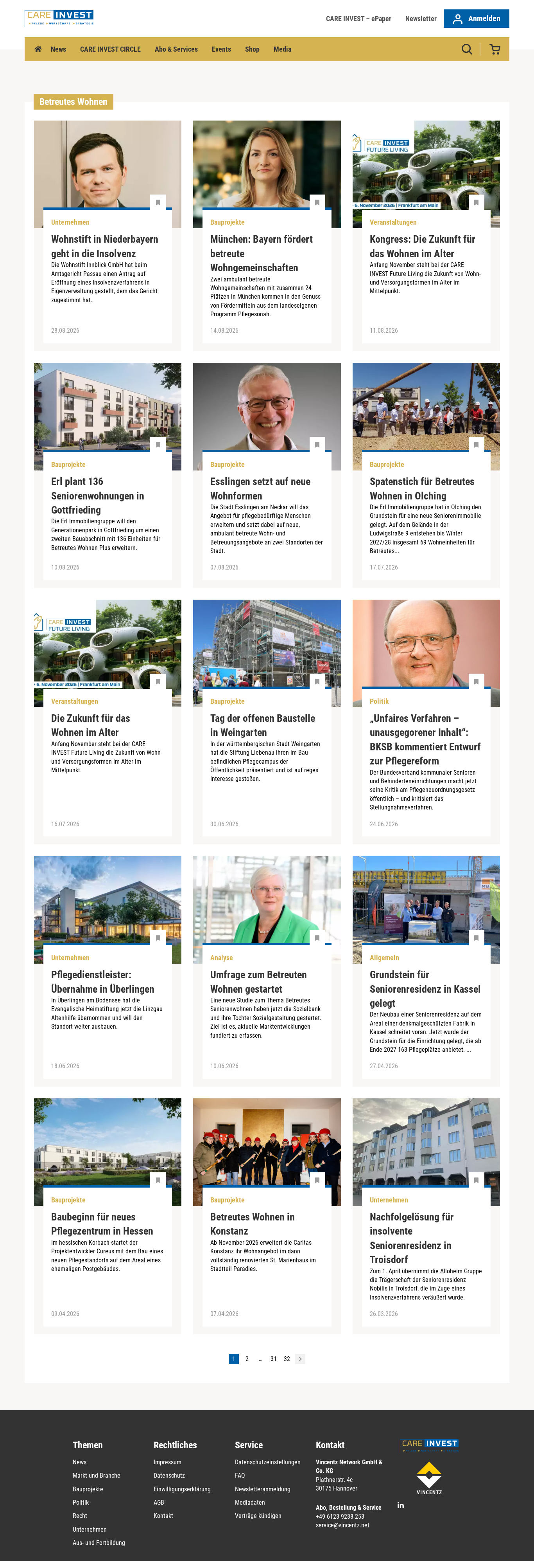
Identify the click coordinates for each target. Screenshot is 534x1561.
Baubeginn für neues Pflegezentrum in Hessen (102, 1224)
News (58, 49)
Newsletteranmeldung (262, 1489)
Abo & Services (176, 49)
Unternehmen (90, 1529)
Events (221, 49)
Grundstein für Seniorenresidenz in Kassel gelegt (425, 989)
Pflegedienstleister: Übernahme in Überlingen (102, 982)
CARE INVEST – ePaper (358, 18)
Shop (252, 49)
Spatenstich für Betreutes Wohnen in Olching (422, 488)
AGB (159, 1502)
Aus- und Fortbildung (99, 1543)
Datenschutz (169, 1475)
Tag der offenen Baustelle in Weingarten (262, 725)
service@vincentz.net (342, 1525)
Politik (81, 1502)
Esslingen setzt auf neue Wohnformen (260, 488)
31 (274, 1359)
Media (282, 49)
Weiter (300, 1359)
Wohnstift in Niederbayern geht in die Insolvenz (104, 246)
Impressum (167, 1462)
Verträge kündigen (258, 1516)
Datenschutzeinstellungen (268, 1462)
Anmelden (483, 18)
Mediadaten (250, 1502)
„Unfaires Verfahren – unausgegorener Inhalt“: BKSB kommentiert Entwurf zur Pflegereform (425, 739)
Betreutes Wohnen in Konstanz (252, 1224)
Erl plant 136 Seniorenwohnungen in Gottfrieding (97, 496)
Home (38, 49)
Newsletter (421, 18)
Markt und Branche (96, 1475)
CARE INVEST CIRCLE (110, 49)
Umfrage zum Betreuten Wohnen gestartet (258, 982)
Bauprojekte (88, 1489)
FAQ (240, 1475)
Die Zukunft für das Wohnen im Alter (90, 725)
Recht (80, 1516)
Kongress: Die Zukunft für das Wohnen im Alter (422, 246)
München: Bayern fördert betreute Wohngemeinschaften (261, 253)
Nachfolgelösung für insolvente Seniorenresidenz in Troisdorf (412, 1238)
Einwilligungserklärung (182, 1489)
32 (287, 1359)
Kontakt (163, 1516)
